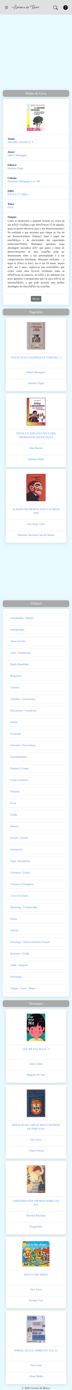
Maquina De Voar (36, 1074)
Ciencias (14, 687)
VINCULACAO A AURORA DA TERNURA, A (36, 357)
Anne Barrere (36, 448)
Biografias (15, 676)
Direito (14, 722)
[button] (6, 7)
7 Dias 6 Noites (36, 1150)
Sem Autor (36, 1139)
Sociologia (15, 976)
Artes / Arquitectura (20, 652)
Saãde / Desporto (19, 965)
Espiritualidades (18, 757)
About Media (36, 1376)
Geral (10, 207)
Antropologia (17, 629)
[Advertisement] (36, 52)
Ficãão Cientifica (19, 780)
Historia (14, 826)
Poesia (13, 919)
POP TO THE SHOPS (36, 1274)
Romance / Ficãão (19, 953)
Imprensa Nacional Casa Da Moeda (36, 535)
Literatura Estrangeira (21, 884)
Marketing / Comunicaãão (23, 907)
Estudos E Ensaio (19, 768)
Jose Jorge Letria (36, 524)
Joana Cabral (36, 1063)
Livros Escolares (19, 895)
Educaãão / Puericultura (22, 745)
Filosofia (15, 791)
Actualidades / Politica (22, 618)
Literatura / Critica (20, 872)
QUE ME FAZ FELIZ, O (36, 1049)
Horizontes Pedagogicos (20, 181)
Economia (15, 733)
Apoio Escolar (17, 641)
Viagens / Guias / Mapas (22, 988)
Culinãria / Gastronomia (22, 699)
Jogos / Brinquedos (20, 861)
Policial (14, 930)
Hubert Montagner (17, 155)
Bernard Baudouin (36, 1215)
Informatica (16, 849)
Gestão (13, 814)
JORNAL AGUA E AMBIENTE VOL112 (36, 1350)
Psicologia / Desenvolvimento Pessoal (30, 942)
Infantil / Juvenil (19, 838)
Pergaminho (36, 1226)
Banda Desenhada (19, 664)
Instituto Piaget (15, 168)
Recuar (36, 298)
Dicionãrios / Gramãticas (23, 710)
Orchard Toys (36, 1300)
